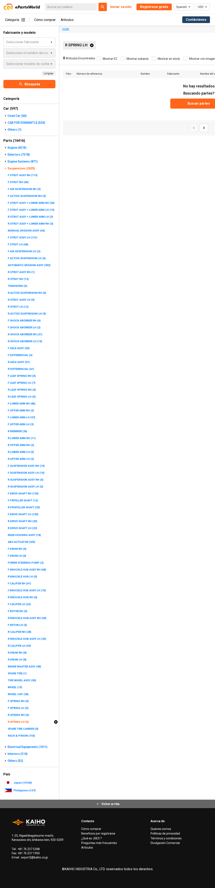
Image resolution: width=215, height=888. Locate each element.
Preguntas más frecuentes (99, 843)
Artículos (67, 20)
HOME (65, 29)
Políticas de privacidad (165, 833)
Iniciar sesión (120, 7)
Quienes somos (161, 829)
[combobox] (6, 42)
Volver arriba (110, 804)
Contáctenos (196, 20)
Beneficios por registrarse (98, 833)
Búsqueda (32, 84)
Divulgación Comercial (165, 843)
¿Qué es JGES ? (91, 838)
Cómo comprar (45, 20)
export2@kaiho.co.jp (34, 857)
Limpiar (49, 73)
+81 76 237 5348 (28, 849)
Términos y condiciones (166, 838)
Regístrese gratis (154, 7)
